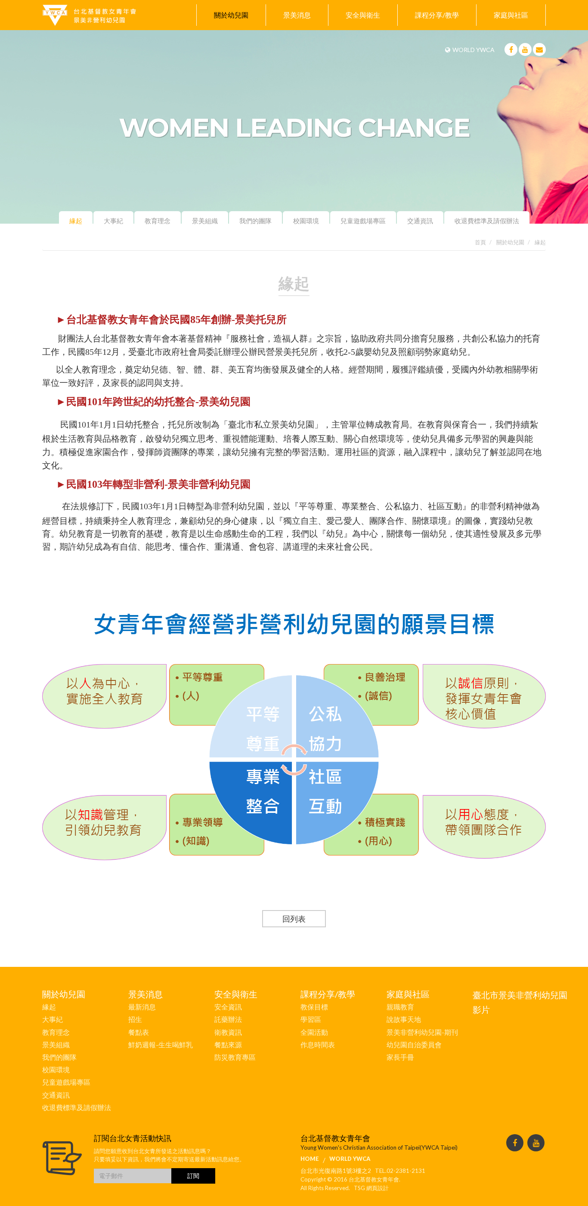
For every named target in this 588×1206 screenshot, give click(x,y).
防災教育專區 (235, 1057)
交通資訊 (420, 221)
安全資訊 (228, 1007)
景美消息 (297, 15)
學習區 (310, 1019)
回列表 (294, 918)
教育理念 (157, 221)
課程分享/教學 (437, 15)
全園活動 (314, 1032)
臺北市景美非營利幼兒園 (520, 995)
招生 (135, 1019)
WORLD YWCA (350, 1158)
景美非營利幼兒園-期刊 (422, 1032)
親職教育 (400, 1007)
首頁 (480, 242)
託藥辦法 (228, 1019)
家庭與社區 (511, 15)
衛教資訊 (228, 1032)
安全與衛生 (363, 15)
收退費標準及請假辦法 (487, 221)
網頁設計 (377, 1187)
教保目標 (314, 1007)
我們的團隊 (255, 221)
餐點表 (138, 1032)
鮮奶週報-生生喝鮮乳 (160, 1044)
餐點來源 (228, 1044)
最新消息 (142, 1007)
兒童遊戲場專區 (363, 221)
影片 (481, 1009)
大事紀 (113, 221)
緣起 (75, 221)
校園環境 (306, 221)
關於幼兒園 (231, 15)
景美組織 (205, 221)
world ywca (473, 49)
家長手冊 (400, 1057)
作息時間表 (317, 1044)
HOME (309, 1158)
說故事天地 (404, 1019)
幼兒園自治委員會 (414, 1044)
